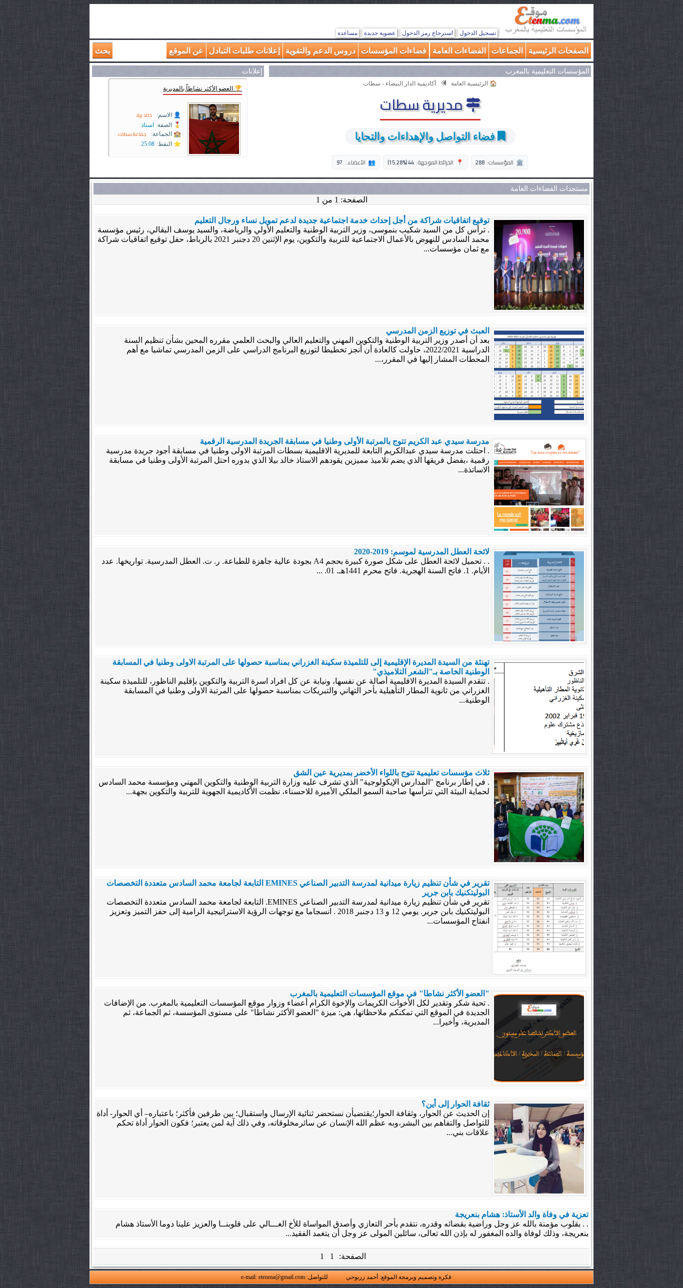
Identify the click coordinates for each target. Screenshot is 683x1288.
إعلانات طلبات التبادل (244, 50)
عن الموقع (186, 50)
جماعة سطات (132, 134)
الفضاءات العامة (459, 50)
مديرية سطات (423, 104)
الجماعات (507, 50)
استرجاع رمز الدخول (427, 32)
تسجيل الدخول (478, 32)
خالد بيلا (144, 115)
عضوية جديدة (380, 32)
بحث (102, 50)
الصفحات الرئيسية (558, 50)
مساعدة (348, 32)
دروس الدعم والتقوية (321, 50)
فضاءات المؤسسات (393, 50)
